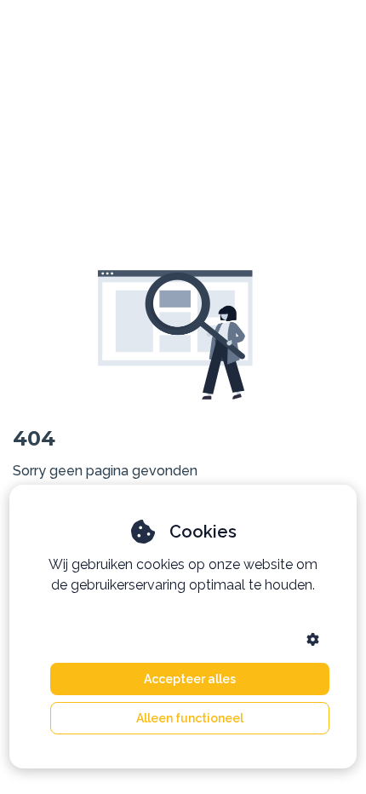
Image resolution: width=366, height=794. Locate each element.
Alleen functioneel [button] (189, 718)
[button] (312, 639)
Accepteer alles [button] (190, 679)
